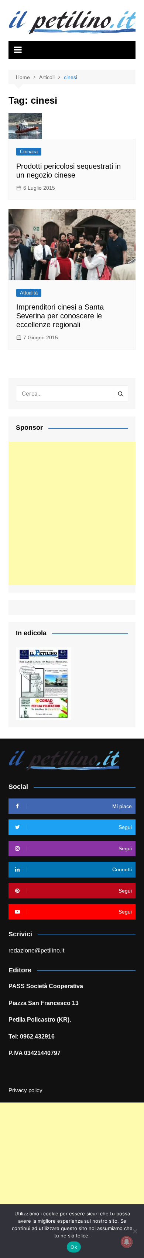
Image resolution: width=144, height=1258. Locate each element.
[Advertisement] (72, 513)
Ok (74, 1247)
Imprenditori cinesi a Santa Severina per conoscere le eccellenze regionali (60, 316)
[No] (134, 1231)
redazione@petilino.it (36, 950)
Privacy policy (25, 1090)
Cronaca (29, 151)
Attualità (29, 293)
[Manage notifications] (127, 1242)
